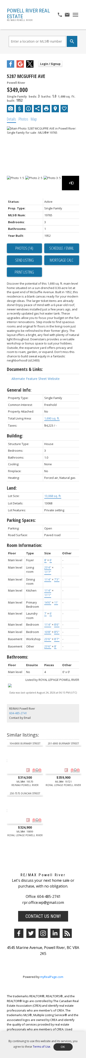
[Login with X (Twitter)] (29, 67)
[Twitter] (31, 933)
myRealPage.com (51, 977)
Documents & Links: (25, 369)
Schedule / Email (61, 248)
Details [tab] (11, 119)
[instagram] (43, 933)
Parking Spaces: (21, 520)
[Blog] (67, 933)
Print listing (24, 272)
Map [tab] (34, 119)
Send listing (24, 260)
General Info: (19, 390)
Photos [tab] (23, 119)
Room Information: (24, 545)
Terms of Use (41, 1047)
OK (63, 1047)
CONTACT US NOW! (43, 916)
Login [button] (50, 64)
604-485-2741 (18, 713)
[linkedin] (55, 933)
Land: (12, 488)
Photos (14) (24, 248)
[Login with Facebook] (10, 67)
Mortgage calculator (61, 260)
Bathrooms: (17, 657)
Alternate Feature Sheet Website (35, 378)
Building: (15, 436)
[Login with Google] (20, 67)
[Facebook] (18, 933)
